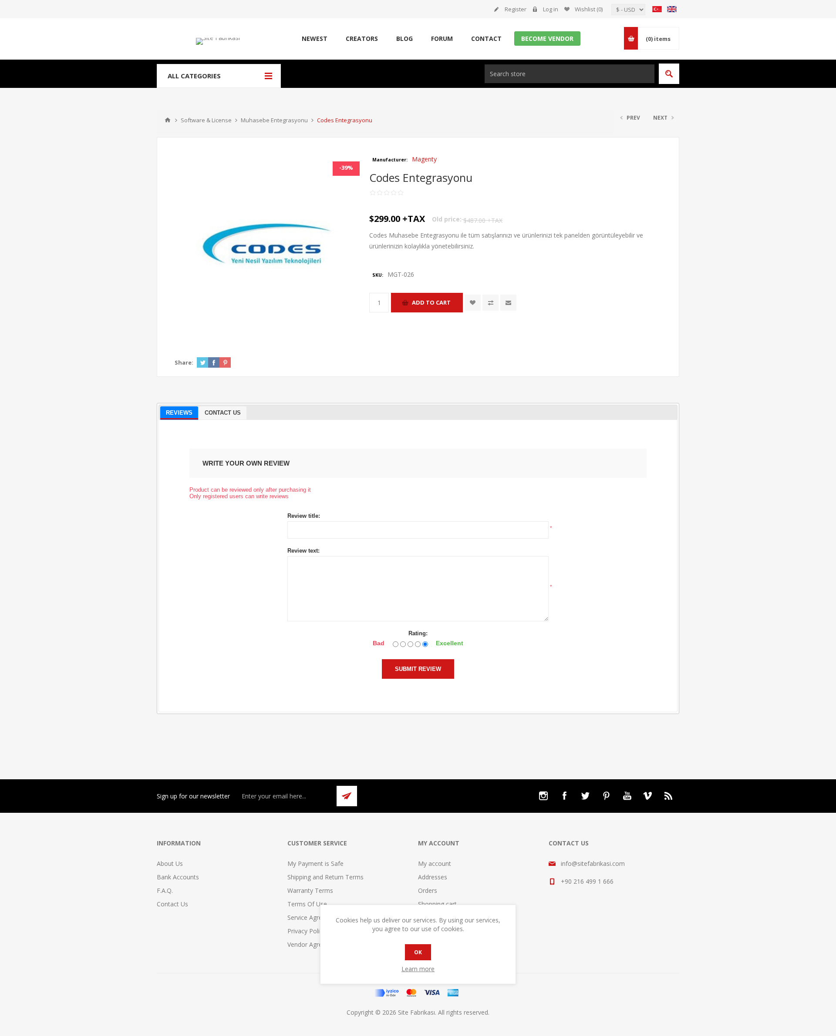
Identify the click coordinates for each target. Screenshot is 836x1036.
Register (515, 9)
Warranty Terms (310, 890)
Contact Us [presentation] (223, 412)
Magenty (424, 159)
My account (434, 863)
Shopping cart (437, 904)
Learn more (418, 969)
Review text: (303, 550)
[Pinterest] (606, 796)
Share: (184, 362)
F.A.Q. (165, 890)
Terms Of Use (307, 904)
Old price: (447, 219)
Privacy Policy (306, 931)
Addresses (432, 877)
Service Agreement (313, 917)
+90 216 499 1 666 (587, 881)
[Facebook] (564, 796)
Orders (427, 890)
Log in (550, 9)
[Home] (167, 120)
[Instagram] (543, 796)
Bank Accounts (178, 877)
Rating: (418, 633)
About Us (170, 863)
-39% (346, 167)
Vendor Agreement (313, 944)
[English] (672, 9)
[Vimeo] (648, 796)
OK (418, 952)
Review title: (303, 516)
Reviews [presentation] (179, 412)
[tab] (179, 413)
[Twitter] (585, 796)
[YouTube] (627, 796)
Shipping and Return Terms (325, 877)
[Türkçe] (657, 9)
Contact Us (172, 904)
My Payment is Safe (315, 863)
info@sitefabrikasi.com (593, 863)
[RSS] (669, 796)
